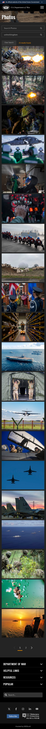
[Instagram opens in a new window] (23, 709)
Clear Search (9, 42)
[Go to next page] (31, 648)
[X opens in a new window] (9, 709)
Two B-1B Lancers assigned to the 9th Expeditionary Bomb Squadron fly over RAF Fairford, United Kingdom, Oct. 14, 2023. (23, 475)
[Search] (41, 28)
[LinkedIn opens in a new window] (30, 709)
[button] (42, 7)
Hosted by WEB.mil (23, 726)
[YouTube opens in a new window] (37, 709)
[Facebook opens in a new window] (16, 709)
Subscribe (13, 716)
